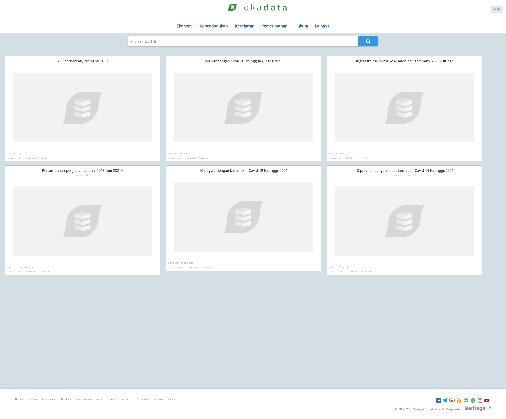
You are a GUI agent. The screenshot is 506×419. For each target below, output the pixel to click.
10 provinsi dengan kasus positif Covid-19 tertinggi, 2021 (241, 61)
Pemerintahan (274, 25)
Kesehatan (244, 25)
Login (497, 9)
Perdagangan (143, 398)
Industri (172, 398)
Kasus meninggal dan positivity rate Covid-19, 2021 (82, 61)
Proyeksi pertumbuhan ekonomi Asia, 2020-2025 (400, 170)
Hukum (301, 25)
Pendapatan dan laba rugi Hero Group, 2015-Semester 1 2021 (82, 279)
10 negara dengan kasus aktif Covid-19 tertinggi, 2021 (243, 170)
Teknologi (111, 398)
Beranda (19, 398)
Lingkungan (126, 398)
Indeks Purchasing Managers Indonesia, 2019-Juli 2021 (400, 61)
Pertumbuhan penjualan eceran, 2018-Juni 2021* (82, 170)
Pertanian (159, 398)
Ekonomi (185, 25)
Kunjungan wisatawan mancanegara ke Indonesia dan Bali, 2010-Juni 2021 (241, 279)
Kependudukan (214, 25)
